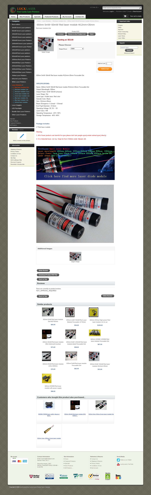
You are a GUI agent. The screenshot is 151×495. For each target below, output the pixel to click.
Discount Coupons (16, 162)
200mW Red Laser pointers (21, 53)
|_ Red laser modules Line (20, 89)
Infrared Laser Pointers (19, 79)
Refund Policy (122, 34)
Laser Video (121, 38)
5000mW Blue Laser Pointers (21, 72)
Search (122, 43)
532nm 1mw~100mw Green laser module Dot (49, 439)
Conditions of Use (16, 153)
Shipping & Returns (16, 149)
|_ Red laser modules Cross (21, 91)
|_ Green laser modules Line (21, 96)
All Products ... (14, 125)
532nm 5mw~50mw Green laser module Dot (101, 414)
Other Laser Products (19, 115)
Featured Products (51, 17)
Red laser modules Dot (59, 21)
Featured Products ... (16, 123)
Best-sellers (16, 24)
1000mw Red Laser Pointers (21, 59)
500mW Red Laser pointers (21, 56)
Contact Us (14, 155)
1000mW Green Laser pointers (22, 43)
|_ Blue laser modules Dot (20, 98)
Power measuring (123, 31)
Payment (120, 29)
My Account (67, 17)
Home (13, 17)
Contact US (80, 17)
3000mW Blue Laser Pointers (21, 69)
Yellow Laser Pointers (19, 75)
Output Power (63, 49)
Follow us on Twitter (126, 459)
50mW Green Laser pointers (21, 31)
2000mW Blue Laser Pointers (21, 66)
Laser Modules (46, 21)
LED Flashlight (17, 108)
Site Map (13, 158)
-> (17, 85)
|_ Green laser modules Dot (21, 93)
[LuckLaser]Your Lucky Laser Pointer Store (32, 487)
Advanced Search (129, 53)
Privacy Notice (15, 151)
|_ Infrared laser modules (20, 102)
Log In (112, 11)
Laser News (121, 36)
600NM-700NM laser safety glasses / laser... (49, 414)
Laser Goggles (17, 105)
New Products (25, 17)
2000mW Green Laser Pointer (22, 47)
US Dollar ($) (93, 7)
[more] (21, 129)
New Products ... (15, 121)
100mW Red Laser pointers (21, 50)
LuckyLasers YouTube (126, 464)
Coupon (120, 25)
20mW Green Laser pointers (21, 27)
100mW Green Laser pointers (22, 34)
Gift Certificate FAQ (16, 160)
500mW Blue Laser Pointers (21, 63)
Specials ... (13, 118)
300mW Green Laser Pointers (22, 40)
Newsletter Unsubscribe (17, 164)
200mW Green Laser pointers (22, 37)
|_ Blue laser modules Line (20, 100)
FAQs (119, 27)
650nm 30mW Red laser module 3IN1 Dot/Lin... (75, 414)
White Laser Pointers (19, 82)
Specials (37, 17)
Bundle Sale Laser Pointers (21, 111)
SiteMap (47, 487)
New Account (137, 11)
